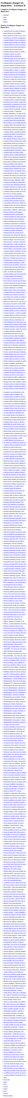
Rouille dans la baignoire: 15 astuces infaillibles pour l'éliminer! (13, 1027)
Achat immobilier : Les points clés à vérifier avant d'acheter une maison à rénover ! (15, 655)
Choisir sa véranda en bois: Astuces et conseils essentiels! (13, 749)
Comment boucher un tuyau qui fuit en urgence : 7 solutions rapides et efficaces (14, 306)
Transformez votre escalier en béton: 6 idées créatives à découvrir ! (15, 933)
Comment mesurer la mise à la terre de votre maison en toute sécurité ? (13, 490)
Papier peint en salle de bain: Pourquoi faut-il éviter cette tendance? (14, 1036)
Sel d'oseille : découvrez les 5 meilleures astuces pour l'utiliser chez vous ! (14, 834)
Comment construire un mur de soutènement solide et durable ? (12, 54)
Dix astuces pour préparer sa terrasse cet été (15, 435)
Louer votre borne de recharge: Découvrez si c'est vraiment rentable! (15, 633)
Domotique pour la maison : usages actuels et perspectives (15, 102)
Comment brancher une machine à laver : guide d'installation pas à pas (14, 171)
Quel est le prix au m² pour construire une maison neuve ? (14, 426)
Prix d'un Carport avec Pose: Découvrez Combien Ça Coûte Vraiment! (14, 738)
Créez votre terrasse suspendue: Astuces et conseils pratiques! (14, 775)
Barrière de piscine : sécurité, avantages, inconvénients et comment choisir (14, 461)
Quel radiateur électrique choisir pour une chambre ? (14, 138)
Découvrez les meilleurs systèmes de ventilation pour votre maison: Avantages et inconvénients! (15, 921)
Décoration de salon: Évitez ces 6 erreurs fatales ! (14, 926)
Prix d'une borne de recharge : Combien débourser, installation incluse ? (14, 603)
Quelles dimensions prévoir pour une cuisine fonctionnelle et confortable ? (13, 333)
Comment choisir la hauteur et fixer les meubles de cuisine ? (14, 200)
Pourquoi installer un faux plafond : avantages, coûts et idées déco (13, 164)
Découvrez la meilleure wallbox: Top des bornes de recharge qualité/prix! (14, 665)
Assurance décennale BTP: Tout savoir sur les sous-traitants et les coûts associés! (15, 520)
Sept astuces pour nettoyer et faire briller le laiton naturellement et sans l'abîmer (15, 303)
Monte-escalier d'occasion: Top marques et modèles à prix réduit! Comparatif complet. (15, 956)
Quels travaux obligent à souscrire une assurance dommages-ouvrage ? (13, 484)
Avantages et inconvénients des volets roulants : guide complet (13, 392)
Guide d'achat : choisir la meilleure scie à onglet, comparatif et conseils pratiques (14, 81)
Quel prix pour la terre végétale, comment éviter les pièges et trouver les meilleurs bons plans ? (14, 381)
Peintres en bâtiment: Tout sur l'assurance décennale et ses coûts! (14, 509)
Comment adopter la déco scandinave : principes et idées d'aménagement (14, 219)
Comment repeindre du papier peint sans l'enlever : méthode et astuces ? (14, 216)
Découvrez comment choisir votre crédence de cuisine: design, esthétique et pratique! (15, 997)
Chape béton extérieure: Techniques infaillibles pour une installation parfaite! (14, 891)
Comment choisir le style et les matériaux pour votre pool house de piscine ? (14, 72)
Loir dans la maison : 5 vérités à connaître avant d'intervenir (14, 313)
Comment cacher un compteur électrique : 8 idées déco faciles (15, 384)
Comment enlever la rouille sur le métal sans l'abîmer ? (14, 396)
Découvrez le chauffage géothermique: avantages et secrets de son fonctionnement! (15, 807)
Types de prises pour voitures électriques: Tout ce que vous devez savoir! (14, 607)
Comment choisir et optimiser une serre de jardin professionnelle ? (15, 433)
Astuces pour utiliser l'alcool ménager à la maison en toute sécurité (14, 463)
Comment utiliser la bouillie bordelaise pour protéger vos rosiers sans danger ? (14, 196)
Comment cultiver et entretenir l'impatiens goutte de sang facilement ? (14, 100)
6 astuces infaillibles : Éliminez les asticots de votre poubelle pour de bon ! (14, 983)
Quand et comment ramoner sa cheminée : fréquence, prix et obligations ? (14, 365)
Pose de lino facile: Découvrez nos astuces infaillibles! (14, 864)
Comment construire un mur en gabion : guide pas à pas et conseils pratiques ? (14, 83)
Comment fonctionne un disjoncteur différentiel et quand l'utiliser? (13, 214)
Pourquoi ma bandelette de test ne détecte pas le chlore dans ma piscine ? (14, 468)
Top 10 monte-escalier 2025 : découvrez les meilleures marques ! (15, 969)
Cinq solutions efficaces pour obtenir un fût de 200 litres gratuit (15, 203)
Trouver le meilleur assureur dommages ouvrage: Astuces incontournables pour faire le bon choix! (14, 591)
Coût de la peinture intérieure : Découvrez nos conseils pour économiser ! (14, 908)
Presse (5, 1082)
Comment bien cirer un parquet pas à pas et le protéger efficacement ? (15, 349)
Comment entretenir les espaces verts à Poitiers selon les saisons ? (13, 269)
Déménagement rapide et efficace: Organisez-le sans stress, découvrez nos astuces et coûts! (14, 713)
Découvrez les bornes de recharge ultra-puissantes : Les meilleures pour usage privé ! (15, 628)
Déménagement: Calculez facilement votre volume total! (14, 678)
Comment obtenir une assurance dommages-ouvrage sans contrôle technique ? (15, 488)
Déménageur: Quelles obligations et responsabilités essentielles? (13, 704)
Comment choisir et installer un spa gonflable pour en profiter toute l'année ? (14, 394)
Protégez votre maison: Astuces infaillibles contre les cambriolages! (15, 772)
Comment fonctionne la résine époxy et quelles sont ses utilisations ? (14, 372)
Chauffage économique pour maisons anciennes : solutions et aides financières (14, 1057)
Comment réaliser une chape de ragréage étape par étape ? (14, 44)
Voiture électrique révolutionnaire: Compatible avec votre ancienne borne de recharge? (14, 651)
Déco (4, 17)
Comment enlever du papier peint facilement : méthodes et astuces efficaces (14, 49)
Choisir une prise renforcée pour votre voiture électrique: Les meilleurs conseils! (14, 612)
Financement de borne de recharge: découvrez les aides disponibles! (13, 584)
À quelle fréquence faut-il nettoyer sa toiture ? (13, 440)
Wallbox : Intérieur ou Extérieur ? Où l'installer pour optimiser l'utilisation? (13, 621)
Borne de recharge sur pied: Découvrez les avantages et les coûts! (15, 669)
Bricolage (6, 15)
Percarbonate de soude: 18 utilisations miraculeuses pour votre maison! (13, 848)
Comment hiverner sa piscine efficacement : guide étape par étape (15, 228)
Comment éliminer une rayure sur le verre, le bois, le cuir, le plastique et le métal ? (15, 354)
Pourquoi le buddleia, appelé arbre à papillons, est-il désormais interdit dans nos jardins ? (15, 363)
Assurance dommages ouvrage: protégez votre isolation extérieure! (14, 550)
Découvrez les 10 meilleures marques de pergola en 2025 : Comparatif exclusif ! (14, 986)
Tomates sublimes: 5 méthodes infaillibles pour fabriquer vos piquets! (14, 951)
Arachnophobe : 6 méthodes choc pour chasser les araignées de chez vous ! (14, 1034)
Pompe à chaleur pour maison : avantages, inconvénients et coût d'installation (15, 470)
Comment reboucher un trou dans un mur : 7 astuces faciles (15, 175)
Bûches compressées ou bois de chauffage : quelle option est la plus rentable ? (15, 86)
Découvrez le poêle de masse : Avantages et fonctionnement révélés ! (15, 777)
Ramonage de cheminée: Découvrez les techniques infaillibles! (14, 875)
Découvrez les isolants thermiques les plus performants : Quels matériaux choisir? (14, 642)
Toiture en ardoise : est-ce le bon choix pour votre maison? (14, 239)
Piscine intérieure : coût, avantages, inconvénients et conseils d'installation (13, 136)
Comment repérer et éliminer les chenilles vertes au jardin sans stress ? (14, 88)
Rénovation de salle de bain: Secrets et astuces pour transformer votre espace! (13, 919)
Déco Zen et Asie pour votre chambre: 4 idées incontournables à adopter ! (14, 1004)
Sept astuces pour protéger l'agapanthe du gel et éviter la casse (14, 145)
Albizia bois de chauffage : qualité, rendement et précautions (12, 438)
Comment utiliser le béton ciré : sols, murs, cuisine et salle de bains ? (15, 189)
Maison (5, 22)
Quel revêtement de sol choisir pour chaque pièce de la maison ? (15, 322)
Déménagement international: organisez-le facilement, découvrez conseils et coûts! (14, 722)
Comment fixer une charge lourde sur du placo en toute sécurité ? (14, 451)
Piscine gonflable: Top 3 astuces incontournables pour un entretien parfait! (14, 1052)
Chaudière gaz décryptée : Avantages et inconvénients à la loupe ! (14, 788)
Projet (5, 1091)
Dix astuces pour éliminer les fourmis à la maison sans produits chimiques (14, 442)
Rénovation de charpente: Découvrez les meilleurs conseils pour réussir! (14, 809)
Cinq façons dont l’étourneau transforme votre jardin (14, 184)
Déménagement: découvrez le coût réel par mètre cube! (15, 681)
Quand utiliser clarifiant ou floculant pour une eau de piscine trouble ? (14, 479)
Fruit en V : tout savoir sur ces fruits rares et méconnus (15, 449)
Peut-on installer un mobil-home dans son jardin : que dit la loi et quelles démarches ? (15, 386)
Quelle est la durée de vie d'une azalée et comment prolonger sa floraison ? (14, 58)
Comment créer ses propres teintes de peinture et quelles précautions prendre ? (14, 368)
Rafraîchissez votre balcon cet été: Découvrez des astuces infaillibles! (12, 1050)
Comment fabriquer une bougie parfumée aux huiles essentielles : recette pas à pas (14, 274)
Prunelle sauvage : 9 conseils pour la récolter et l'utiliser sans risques (13, 486)
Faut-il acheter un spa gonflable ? (12, 33)
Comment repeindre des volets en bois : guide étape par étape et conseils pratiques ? (15, 356)
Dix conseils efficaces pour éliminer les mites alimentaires (14, 415)
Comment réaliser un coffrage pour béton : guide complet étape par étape (15, 315)
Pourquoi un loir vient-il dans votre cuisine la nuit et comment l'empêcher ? (15, 177)
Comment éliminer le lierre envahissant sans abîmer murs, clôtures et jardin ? (15, 40)
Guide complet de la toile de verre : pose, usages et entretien (14, 35)
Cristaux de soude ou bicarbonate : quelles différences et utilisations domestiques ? (15, 410)
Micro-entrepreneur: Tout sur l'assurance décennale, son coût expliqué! (14, 582)
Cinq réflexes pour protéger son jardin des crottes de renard (14, 297)
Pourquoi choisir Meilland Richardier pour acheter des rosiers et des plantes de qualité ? (15, 285)
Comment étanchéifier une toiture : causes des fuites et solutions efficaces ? (14, 106)
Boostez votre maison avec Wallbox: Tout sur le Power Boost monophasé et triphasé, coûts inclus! (15, 630)
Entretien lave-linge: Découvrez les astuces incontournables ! (15, 596)
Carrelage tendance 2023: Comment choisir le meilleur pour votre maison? (15, 811)
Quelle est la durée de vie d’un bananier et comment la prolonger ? (14, 74)
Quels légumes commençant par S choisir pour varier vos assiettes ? (14, 104)
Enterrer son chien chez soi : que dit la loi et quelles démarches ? (15, 301)
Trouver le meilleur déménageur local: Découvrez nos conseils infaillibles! (13, 699)
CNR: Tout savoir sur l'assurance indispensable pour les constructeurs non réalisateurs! (14, 529)
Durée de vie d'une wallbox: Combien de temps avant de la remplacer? (14, 667)
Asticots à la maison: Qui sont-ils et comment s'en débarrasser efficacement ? (14, 949)
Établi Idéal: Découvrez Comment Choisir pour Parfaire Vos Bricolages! (14, 782)
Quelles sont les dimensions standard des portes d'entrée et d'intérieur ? (14, 157)
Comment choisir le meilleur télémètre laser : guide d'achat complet (15, 155)
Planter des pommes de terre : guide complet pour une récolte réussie (13, 1066)
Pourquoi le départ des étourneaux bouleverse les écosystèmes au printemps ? (15, 212)
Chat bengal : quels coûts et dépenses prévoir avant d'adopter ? (13, 93)
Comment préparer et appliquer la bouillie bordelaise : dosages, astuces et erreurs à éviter (14, 445)
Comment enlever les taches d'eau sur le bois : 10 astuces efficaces (14, 63)
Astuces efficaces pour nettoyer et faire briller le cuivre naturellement (13, 299)
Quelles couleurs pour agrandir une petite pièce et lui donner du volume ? (14, 361)
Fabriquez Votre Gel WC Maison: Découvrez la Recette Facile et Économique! (12, 866)
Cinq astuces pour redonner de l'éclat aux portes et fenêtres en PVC (14, 235)
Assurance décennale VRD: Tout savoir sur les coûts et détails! (15, 513)
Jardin (5, 19)
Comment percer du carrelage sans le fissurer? (13, 232)
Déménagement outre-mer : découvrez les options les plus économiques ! (14, 708)
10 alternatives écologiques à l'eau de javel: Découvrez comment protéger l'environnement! (15, 1029)
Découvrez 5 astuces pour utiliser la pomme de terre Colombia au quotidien (15, 454)
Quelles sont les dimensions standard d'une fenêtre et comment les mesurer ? (15, 345)
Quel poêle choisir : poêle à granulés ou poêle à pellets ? (14, 244)
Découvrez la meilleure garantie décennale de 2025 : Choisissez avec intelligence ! (14, 974)
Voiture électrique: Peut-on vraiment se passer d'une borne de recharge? (14, 587)
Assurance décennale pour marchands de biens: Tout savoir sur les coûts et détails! (14, 552)
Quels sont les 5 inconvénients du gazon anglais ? (14, 481)
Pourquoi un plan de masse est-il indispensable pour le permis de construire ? (15, 447)
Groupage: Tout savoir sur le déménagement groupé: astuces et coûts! (14, 724)
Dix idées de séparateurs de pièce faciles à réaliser (14, 474)
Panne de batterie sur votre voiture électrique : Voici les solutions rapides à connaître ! (14, 600)
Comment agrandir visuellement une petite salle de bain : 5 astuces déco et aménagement (15, 251)
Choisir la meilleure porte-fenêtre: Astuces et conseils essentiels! (14, 800)
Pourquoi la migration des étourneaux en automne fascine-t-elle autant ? (14, 237)
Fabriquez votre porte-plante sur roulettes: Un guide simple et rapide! (14, 555)
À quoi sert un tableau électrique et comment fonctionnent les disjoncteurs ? (14, 198)
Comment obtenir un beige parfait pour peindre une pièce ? (14, 246)
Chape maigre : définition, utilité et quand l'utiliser (14, 210)
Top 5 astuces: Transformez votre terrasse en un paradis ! (14, 995)
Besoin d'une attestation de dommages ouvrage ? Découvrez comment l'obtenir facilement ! (14, 504)
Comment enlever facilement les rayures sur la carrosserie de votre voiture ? (15, 168)
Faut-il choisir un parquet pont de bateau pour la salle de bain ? (14, 281)
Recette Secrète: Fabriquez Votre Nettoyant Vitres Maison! (15, 855)
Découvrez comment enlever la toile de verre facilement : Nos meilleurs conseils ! (14, 1043)
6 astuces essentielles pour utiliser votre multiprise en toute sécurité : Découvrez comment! (14, 917)
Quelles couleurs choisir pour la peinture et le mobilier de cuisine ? (15, 290)
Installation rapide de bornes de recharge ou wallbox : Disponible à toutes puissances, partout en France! (15, 671)
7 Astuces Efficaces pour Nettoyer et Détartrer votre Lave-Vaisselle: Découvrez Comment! (14, 972)
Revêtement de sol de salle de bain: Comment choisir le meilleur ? (13, 523)
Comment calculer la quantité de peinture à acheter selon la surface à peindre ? (15, 132)
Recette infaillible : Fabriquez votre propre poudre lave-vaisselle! (15, 857)
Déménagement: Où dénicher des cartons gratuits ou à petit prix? (14, 706)
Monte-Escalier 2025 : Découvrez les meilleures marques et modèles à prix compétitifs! (13, 988)
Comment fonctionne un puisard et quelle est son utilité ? (14, 187)
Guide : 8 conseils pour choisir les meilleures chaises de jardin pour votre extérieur (13, 271)
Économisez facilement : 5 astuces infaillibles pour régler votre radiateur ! (14, 990)
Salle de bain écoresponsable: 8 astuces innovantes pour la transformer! (14, 646)
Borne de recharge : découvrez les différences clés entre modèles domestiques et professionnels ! (15, 619)
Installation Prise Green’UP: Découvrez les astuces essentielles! (15, 578)
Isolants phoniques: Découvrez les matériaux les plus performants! (12, 644)
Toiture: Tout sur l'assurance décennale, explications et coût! (14, 571)
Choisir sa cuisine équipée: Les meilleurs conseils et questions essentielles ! (14, 1002)
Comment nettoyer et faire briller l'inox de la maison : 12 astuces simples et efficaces (14, 267)
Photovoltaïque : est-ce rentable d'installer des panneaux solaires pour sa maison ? (14, 122)
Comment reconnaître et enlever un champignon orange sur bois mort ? (13, 230)
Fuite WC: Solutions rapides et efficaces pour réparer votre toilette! (14, 674)
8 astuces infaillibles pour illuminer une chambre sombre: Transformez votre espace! (14, 534)
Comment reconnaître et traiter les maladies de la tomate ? (15, 166)
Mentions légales (8, 1095)
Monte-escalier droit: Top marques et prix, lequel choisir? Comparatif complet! (14, 953)
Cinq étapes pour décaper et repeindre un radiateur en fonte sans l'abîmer (14, 38)
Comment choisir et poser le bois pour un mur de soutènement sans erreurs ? (14, 408)
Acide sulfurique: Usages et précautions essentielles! (14, 947)
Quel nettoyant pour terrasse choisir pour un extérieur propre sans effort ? (14, 477)
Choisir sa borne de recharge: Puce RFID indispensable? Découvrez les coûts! (14, 658)
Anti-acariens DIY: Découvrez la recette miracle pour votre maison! (14, 905)
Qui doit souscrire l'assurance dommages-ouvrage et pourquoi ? (14, 352)
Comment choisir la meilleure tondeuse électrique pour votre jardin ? (14, 472)
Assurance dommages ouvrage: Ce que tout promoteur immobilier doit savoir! (15, 559)
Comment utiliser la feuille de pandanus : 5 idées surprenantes (15, 159)
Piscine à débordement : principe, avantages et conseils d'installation (15, 97)
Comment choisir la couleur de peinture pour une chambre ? (14, 31)
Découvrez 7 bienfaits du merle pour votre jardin (15, 258)
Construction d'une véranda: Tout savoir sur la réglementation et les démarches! (14, 743)
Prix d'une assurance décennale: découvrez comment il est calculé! (15, 566)
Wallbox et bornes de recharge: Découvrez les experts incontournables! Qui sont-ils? (15, 676)
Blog (4, 1084)
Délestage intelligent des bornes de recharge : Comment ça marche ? (15, 637)
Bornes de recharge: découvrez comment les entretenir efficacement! (14, 639)
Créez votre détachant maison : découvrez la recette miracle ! (14, 846)
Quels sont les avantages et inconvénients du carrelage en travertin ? (14, 161)
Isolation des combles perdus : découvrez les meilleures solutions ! (14, 816)
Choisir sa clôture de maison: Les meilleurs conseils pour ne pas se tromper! (15, 830)
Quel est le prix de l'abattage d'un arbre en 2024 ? (14, 370)
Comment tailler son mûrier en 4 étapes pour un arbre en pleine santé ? (14, 359)
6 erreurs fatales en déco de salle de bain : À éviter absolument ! (15, 928)
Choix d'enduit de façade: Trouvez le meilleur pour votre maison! (13, 823)
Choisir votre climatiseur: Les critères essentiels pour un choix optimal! (13, 768)
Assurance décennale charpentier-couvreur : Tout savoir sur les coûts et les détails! (15, 518)
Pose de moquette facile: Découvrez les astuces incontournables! (14, 832)
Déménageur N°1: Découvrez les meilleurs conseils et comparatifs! (15, 683)
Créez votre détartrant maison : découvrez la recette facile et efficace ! (15, 878)
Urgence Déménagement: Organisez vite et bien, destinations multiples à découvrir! (15, 690)
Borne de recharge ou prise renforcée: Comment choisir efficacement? (13, 635)
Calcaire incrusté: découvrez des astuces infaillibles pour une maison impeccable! (14, 894)
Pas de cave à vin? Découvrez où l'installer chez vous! (15, 859)
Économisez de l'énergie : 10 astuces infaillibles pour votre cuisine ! (13, 942)
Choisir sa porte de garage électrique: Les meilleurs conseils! (14, 814)
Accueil (5, 1093)
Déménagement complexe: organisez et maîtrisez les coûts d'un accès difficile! (14, 710)
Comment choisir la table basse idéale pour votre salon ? (15, 47)
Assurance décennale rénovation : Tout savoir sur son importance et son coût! (14, 573)
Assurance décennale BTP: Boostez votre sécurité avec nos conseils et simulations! (14, 564)
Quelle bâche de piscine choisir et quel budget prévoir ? (13, 424)
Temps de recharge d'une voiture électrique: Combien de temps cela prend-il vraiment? (15, 1006)
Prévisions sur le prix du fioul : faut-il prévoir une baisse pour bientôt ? (13, 1054)
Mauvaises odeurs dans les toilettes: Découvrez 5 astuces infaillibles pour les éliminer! (14, 1022)
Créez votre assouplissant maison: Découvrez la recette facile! (12, 880)
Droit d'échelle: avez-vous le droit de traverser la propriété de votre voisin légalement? (13, 960)
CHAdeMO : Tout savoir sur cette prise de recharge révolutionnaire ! (15, 649)
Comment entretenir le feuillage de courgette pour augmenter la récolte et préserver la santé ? (13, 331)
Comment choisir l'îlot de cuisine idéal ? (14, 182)
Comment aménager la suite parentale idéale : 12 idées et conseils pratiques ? (15, 326)
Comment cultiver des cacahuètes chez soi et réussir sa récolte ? (14, 125)
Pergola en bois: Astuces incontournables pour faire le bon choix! (14, 752)
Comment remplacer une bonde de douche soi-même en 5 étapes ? (15, 65)
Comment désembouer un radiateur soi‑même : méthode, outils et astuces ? (14, 287)
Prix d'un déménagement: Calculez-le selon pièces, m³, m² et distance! (15, 688)
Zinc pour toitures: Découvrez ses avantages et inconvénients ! (12, 850)
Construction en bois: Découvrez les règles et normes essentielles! (15, 882)
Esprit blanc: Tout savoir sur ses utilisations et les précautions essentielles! (15, 944)
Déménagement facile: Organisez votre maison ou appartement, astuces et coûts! (14, 717)
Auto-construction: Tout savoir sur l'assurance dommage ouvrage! (12, 616)
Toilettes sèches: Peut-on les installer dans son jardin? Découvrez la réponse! (14, 871)
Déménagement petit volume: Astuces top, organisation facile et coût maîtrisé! (15, 715)
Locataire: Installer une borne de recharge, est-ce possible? (14, 1024)
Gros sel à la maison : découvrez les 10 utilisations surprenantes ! (14, 898)
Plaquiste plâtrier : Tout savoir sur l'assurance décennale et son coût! (12, 516)
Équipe (5, 1089)
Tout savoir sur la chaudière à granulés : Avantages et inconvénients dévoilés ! (14, 802)
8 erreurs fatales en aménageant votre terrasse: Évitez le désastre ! (13, 1031)
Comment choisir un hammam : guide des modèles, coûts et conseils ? (14, 109)
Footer (5, 1077)
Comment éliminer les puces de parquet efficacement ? (14, 399)
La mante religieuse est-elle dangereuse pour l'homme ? (14, 458)
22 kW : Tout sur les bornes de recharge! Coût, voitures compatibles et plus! (14, 594)
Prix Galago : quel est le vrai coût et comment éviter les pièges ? (13, 278)
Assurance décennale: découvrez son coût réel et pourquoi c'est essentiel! (14, 548)
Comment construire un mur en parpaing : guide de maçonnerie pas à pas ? (15, 255)
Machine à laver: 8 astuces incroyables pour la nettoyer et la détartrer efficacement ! (15, 981)
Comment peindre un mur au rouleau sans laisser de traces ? (14, 310)
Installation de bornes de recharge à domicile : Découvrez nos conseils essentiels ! (13, 756)
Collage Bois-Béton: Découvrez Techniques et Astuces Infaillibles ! (12, 1040)
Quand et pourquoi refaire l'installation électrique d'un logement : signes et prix (14, 336)
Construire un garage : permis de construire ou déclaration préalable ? (15, 329)
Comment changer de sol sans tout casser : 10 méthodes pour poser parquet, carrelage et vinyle (15, 283)
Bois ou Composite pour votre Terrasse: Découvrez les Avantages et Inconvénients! (15, 765)
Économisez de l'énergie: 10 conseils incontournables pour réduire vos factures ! (15, 1013)
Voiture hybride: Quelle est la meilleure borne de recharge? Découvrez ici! (14, 605)
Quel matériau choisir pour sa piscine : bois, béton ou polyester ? (15, 143)
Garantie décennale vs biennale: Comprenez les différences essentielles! (15, 568)
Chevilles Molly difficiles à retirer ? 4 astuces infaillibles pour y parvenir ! (13, 937)
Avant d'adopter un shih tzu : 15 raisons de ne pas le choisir (15, 173)
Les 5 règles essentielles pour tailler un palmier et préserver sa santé (13, 340)
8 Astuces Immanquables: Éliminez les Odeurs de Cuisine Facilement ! (13, 976)
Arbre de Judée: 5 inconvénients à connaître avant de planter (15, 248)
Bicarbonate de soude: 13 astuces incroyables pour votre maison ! (12, 827)
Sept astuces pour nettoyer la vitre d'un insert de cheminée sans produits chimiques (15, 294)
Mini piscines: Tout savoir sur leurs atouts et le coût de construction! (14, 754)
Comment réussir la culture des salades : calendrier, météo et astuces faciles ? (14, 51)
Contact (5, 1086)
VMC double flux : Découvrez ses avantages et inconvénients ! (12, 770)
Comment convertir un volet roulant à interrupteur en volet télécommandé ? (13, 375)
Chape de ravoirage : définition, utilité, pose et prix (14, 180)
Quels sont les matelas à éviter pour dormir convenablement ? (15, 1070)
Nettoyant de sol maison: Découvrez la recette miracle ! (14, 862)
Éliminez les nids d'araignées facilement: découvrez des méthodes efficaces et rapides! (14, 940)
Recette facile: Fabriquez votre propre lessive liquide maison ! (13, 889)
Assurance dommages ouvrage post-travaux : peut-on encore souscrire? (15, 532)
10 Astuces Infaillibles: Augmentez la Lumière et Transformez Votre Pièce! (13, 784)
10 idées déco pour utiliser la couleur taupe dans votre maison (15, 77)
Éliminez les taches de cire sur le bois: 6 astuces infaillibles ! (14, 967)
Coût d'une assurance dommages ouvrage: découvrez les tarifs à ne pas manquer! (14, 536)
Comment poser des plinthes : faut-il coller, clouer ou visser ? (15, 265)
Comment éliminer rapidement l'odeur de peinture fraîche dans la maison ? (14, 338)
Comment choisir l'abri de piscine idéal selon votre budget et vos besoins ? (14, 120)
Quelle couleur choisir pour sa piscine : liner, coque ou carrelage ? (14, 431)
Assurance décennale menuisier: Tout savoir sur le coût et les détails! (15, 507)
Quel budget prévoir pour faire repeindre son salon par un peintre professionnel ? (14, 127)
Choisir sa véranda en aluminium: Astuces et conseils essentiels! (14, 736)
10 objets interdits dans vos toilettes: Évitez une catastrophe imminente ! (15, 1038)
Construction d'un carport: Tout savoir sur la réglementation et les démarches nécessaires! (14, 761)
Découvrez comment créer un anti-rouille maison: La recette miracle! (14, 885)
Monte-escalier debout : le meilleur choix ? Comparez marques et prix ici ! (15, 958)
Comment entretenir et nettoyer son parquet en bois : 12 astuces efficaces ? (15, 61)
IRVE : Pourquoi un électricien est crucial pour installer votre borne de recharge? (14, 653)
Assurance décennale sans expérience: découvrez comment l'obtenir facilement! (14, 541)
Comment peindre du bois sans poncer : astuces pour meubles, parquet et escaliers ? (15, 253)
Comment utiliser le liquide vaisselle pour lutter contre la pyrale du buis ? (14, 401)
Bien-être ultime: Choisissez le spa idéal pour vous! (14, 896)
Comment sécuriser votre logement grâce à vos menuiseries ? (15, 116)
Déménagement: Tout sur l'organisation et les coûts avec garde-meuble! (14, 692)
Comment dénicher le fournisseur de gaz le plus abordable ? (15, 1075)
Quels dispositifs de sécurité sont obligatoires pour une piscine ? (12, 56)
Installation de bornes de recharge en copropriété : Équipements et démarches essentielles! (14, 589)
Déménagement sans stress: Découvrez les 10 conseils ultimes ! (14, 685)
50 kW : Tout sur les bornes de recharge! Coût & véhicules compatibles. (14, 610)
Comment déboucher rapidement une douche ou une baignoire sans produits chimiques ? (14, 412)
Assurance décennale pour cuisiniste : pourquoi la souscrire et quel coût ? (13, 497)
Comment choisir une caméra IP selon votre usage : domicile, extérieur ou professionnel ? (15, 292)
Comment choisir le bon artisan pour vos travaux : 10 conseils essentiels (14, 226)
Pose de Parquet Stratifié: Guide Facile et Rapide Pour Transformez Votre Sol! (14, 837)
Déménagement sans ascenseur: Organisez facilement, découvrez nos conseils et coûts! (15, 697)
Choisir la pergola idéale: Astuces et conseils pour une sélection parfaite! (13, 740)
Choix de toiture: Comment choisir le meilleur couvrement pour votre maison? (14, 820)
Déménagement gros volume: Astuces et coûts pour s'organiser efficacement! (14, 701)
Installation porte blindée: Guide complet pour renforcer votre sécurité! (14, 798)
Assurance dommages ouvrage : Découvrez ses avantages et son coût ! (15, 575)
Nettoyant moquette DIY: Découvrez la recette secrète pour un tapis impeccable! (14, 901)
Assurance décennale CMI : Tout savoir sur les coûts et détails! (15, 539)
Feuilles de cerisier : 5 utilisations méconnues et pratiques (12, 111)
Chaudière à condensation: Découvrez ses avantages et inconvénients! (14, 793)
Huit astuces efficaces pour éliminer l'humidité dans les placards (13, 148)
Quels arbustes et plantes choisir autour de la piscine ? (14, 419)
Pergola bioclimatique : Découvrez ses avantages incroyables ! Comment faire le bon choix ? (14, 731)
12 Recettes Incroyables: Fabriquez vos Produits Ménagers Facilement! (14, 729)
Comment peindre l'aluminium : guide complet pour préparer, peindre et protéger (14, 262)
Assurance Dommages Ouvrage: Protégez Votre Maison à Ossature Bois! (14, 557)
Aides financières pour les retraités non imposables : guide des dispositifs (14, 1068)
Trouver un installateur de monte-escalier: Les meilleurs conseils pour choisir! (14, 1018)
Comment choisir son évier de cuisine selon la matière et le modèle (15, 205)
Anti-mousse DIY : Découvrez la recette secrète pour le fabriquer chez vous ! (14, 873)
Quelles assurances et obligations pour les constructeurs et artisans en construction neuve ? (14, 347)
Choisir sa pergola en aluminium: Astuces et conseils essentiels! (14, 747)
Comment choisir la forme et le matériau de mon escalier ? (15, 42)
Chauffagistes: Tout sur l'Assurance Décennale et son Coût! (13, 543)
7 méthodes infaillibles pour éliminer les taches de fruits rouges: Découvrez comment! (14, 1045)
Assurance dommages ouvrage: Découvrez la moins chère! (15, 727)
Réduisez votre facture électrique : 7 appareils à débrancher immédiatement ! (14, 903)
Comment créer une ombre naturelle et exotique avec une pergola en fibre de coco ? (15, 207)
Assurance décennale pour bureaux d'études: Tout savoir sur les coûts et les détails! (14, 525)
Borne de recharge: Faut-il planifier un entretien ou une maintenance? (13, 662)
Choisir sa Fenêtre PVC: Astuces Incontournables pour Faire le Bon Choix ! (15, 791)
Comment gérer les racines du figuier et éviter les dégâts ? (14, 465)
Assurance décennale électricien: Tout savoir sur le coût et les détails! (13, 511)
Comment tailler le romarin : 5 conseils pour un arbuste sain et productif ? (14, 70)
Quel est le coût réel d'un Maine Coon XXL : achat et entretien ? (15, 317)
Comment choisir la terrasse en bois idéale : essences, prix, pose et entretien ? (15, 95)
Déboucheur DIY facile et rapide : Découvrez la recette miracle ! (12, 869)
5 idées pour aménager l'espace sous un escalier (14, 90)
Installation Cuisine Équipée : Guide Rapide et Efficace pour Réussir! (13, 825)
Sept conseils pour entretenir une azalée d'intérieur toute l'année (14, 118)
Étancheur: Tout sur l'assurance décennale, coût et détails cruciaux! (14, 545)
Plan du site (6, 1079)
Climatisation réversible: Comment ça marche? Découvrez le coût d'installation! (14, 1011)
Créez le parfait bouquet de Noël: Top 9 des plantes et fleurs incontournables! (15, 965)
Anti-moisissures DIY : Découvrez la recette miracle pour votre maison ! (15, 853)
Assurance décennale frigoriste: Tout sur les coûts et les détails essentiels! (15, 527)
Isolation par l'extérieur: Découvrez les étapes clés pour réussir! (13, 818)
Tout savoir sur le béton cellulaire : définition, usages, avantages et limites (13, 193)
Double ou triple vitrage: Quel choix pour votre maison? (14, 804)
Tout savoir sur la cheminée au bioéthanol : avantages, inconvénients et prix (15, 67)
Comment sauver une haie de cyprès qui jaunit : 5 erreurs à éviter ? (14, 500)
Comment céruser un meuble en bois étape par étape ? (15, 191)
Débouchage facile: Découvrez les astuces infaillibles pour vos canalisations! (14, 924)
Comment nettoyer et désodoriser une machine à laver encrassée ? (13, 320)
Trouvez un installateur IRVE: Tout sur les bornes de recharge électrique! (15, 660)
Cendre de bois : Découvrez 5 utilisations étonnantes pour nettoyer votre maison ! (14, 992)
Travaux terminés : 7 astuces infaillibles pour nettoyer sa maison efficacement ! (14, 912)
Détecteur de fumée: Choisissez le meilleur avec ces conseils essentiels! (15, 779)
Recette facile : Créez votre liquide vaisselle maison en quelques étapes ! (15, 887)
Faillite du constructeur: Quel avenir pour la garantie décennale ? (15, 580)
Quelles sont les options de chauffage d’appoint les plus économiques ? (13, 1059)
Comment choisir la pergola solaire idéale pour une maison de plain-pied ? (14, 324)
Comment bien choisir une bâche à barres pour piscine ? (14, 308)
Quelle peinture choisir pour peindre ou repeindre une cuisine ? (14, 129)
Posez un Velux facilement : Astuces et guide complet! (13, 786)
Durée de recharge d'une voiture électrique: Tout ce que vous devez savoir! (15, 598)
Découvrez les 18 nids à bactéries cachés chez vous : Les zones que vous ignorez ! (14, 979)
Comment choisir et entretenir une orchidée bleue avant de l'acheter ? (15, 141)
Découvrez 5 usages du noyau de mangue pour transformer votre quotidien (14, 79)
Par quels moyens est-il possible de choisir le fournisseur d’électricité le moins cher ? (15, 1061)
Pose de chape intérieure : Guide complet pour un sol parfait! (14, 935)
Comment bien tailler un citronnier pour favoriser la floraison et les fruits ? (14, 134)
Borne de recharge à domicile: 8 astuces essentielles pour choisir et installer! (14, 963)
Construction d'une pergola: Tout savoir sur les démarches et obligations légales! (15, 745)
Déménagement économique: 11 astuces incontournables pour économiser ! (14, 720)
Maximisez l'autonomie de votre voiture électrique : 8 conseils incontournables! (14, 614)
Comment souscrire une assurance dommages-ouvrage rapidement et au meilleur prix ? (13, 493)
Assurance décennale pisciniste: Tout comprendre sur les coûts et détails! (13, 502)
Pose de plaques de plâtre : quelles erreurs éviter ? (14, 377)
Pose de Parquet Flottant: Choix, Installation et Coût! (12, 999)
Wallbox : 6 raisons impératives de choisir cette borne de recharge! (14, 623)
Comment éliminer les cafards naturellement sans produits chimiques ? (15, 342)
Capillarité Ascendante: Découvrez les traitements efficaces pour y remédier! (13, 843)
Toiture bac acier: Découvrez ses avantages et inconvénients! (15, 839)
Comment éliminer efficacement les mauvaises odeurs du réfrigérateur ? (13, 276)
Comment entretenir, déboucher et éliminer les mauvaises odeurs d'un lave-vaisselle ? (15, 150)
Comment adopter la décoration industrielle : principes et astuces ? (15, 406)
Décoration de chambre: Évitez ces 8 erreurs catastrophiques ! (15, 931)
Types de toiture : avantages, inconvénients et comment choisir (15, 242)
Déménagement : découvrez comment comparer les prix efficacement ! (13, 694)
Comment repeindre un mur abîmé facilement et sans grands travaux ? (12, 456)
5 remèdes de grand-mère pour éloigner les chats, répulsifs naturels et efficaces (15, 223)
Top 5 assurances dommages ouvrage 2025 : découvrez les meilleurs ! (15, 1020)
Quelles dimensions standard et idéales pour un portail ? (15, 379)
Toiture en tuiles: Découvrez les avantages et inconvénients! (14, 841)
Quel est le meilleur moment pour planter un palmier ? (14, 429)
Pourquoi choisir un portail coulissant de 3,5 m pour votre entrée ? (14, 388)
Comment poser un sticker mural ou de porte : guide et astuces (14, 260)
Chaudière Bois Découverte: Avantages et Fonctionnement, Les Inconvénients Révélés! (14, 795)
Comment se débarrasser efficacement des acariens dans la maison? (14, 417)
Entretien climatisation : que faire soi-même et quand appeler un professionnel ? (15, 113)
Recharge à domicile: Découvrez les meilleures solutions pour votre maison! (14, 626)
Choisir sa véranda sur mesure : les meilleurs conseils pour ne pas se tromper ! (15, 733)
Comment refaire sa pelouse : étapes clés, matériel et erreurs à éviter (14, 495)
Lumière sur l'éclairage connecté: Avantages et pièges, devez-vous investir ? (15, 914)
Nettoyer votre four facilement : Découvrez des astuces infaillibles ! (15, 763)
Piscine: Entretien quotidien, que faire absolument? (13, 1008)
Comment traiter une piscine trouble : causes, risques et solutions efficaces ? (13, 152)
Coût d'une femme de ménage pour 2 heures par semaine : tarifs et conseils (13, 1063)
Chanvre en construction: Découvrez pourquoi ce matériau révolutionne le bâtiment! (13, 1047)
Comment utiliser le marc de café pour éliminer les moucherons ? (13, 422)
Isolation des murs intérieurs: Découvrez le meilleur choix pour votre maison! (15, 910)
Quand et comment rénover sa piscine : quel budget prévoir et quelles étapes (14, 221)
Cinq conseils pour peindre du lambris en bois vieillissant (14, 403)
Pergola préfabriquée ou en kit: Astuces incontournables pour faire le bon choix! (14, 759)
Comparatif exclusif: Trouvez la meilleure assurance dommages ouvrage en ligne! (14, 561)
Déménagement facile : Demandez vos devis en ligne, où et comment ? (13, 1015)
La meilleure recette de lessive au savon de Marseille (15, 1073)
